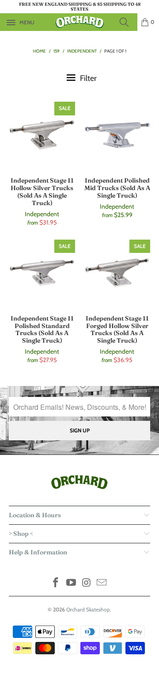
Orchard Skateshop (88, 609)
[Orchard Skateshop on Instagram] (87, 583)
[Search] (126, 22)
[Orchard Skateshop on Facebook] (56, 583)
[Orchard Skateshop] (79, 22)
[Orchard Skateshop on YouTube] (71, 583)
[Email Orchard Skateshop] (102, 583)
